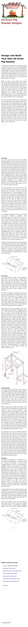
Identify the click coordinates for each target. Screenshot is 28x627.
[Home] (14, 10)
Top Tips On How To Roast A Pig (11, 578)
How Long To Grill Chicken (10, 576)
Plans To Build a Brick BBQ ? (10, 573)
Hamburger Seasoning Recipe (11, 581)
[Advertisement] (14, 39)
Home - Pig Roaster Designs (10, 565)
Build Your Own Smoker (9, 568)
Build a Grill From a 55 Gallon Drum (12, 571)
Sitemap (5, 585)
